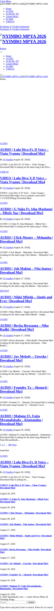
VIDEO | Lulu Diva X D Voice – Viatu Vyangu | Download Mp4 (23, 180)
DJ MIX (9, 19)
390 (10, 445)
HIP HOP (4, 291)
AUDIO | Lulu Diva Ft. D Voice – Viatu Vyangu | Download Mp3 (24, 151)
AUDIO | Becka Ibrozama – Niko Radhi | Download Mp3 (24, 327)
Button (3, 48)
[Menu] (1, 51)
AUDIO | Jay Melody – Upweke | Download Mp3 (24, 563)
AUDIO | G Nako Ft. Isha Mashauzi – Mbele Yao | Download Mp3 (26, 211)
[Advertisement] (27, 112)
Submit (31, 602)
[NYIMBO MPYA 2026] (27, 39)
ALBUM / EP (12, 14)
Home (8, 8)
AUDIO (9, 11)
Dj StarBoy (8, 159)
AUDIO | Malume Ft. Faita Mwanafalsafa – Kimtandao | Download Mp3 (21, 420)
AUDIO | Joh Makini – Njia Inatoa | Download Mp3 (25, 524)
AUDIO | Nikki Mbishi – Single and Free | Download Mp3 (26, 299)
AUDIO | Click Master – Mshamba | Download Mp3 (25, 513)
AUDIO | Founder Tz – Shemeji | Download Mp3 (24, 574)
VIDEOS (10, 21)
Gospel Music (12, 16)
